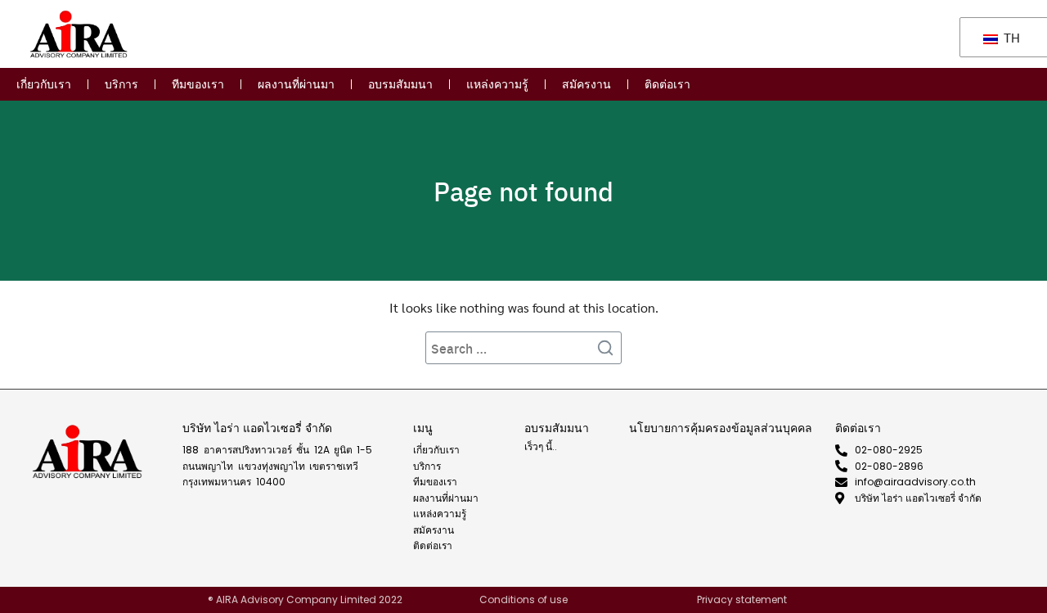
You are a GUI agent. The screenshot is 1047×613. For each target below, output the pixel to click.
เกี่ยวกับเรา (43, 84)
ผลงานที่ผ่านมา (296, 84)
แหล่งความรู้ (497, 84)
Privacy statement (742, 599)
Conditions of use (523, 599)
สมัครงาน (586, 84)
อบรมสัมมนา (400, 84)
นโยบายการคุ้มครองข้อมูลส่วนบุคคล (720, 428)
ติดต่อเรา (667, 84)
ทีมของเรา (198, 84)
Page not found (523, 191)
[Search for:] (523, 347)
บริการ (121, 84)
